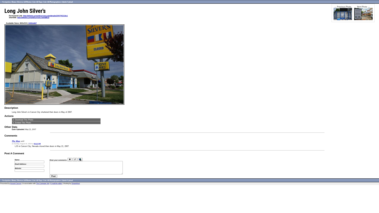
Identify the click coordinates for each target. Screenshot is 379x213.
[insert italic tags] (75, 159)
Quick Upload (67, 1)
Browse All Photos (24, 1)
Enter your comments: (58, 160)
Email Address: (21, 164)
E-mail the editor (56, 183)
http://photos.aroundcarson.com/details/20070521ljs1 (45, 16)
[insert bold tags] (70, 159)
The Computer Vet (42, 183)
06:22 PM (37, 144)
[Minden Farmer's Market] (363, 19)
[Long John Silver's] (343, 19)
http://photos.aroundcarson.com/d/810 (33, 17)
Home (14, 1)
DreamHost (76, 183)
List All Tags (37, 1)
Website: (18, 168)
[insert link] (80, 159)
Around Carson (15, 183)
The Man (16, 141)
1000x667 (32, 23)
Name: (17, 160)
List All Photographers (52, 1)
